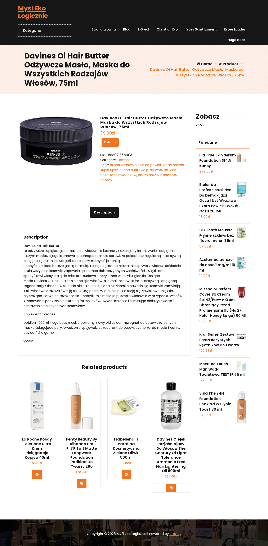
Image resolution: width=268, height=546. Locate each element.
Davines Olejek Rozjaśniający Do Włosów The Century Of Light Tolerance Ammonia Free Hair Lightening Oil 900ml (171, 455)
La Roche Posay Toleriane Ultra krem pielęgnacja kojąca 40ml (37, 448)
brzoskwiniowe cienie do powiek (136, 165)
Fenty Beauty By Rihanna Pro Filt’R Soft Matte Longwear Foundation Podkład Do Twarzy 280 (81, 453)
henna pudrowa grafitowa (140, 170)
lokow (131, 175)
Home (206, 63)
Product (230, 63)
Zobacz (110, 142)
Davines (123, 159)
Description (104, 212)
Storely (175, 533)
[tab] (104, 212)
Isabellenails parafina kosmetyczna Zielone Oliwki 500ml (126, 448)
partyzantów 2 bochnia (157, 175)
